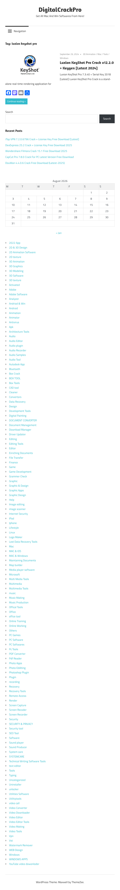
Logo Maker (15, 537)
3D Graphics (16, 266)
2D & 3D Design (18, 247)
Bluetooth (14, 369)
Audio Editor (16, 341)
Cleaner (13, 392)
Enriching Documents (21, 453)
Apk (11, 327)
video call (14, 803)
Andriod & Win (17, 304)
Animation (15, 313)
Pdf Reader (15, 658)
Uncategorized (17, 780)
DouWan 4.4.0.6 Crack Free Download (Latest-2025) (35, 163)
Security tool (16, 728)
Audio (12, 336)
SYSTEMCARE (16, 757)
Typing (12, 775)
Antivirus (14, 322)
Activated (14, 285)
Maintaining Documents (22, 560)
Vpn (11, 836)
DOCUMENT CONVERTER (23, 420)
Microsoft (14, 574)
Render (13, 701)
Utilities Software (19, 794)
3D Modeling (16, 271)
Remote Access (17, 696)
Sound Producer (18, 747)
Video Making (16, 827)
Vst (11, 841)
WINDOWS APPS (18, 859)
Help (11, 500)
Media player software (22, 570)
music (12, 593)
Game (12, 467)
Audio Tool (15, 360)
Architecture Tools (19, 332)
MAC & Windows (18, 556)
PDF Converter (17, 654)
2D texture (15, 257)
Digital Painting (17, 416)
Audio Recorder (17, 350)
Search (9, 112)
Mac (99, 54)
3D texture (15, 280)
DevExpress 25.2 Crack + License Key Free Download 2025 (38, 145)
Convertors (15, 397)
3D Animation (89, 54)
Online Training (17, 621)
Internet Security (18, 514)
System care (16, 752)
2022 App (14, 243)
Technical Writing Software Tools (27, 761)
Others (13, 630)
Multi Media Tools (19, 579)
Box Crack (14, 374)
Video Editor (16, 817)
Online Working (17, 626)
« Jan (59, 233)
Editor (12, 448)
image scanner (17, 509)
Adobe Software (18, 294)
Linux (12, 532)
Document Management (22, 425)
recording (14, 682)
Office (12, 612)
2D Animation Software (22, 252)
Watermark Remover (21, 845)
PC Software (16, 640)
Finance (13, 462)
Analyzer (14, 299)
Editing (13, 439)
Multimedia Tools (18, 588)
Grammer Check (18, 476)
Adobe (12, 290)
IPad (11, 518)
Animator (14, 318)
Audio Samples (17, 355)
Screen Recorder (18, 714)
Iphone (13, 523)
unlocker (14, 789)
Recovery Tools (17, 691)
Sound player (16, 743)
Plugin (12, 677)
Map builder (15, 565)
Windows (64, 58)
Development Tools (20, 411)
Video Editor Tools (19, 822)
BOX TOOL (14, 378)
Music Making (17, 598)
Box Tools (14, 383)
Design (13, 406)
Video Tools (15, 831)
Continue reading (15, 101)
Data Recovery (17, 402)
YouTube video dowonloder (24, 864)
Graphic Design (17, 495)
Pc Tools (13, 649)
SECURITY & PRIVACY (21, 724)
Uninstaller (15, 784)
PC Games (14, 635)
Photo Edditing (17, 668)
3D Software (16, 276)
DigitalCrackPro (60, 9)
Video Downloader (19, 813)
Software (14, 738)
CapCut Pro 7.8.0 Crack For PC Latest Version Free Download (39, 157)
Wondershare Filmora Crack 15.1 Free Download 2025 (36, 151)
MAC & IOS (15, 551)
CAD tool (14, 388)
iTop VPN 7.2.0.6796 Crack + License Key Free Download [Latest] (42, 139)
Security (13, 719)
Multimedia (15, 584)
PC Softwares (16, 644)
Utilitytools (15, 799)
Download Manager (20, 430)
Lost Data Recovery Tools (23, 542)
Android (13, 308)
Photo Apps (15, 663)
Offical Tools (16, 607)
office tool (14, 616)
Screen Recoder (18, 710)
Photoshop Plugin (19, 672)
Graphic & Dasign (18, 486)
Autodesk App (17, 364)
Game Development (20, 472)
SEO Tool (14, 733)
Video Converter (18, 808)
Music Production (18, 602)
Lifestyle (14, 528)
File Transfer (16, 458)
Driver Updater (17, 434)
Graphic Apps (16, 490)
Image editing (17, 504)
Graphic (13, 481)
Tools (105, 54)
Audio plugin (16, 346)
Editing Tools (16, 444)
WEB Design (16, 850)
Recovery (14, 687)
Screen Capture (17, 705)
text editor (15, 766)
